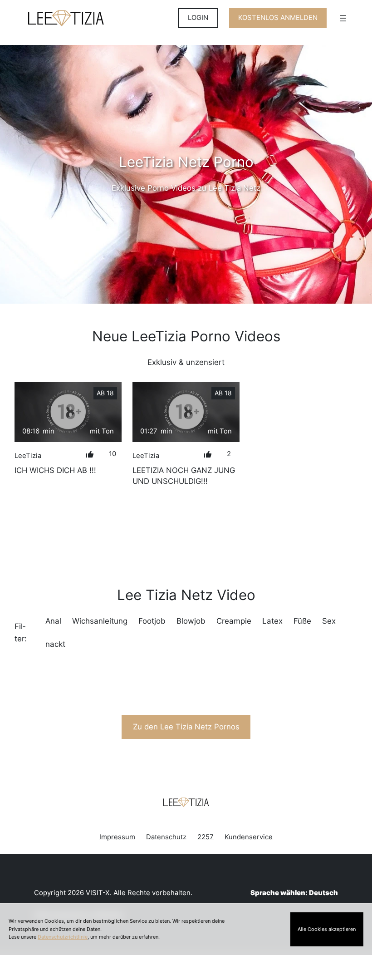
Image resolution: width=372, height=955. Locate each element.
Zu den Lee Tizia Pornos (186, 726)
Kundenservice (249, 837)
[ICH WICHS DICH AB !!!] (68, 412)
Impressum (117, 837)
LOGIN (198, 18)
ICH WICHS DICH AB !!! (55, 470)
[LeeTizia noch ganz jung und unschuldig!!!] (186, 412)
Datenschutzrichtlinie (63, 937)
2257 (205, 837)
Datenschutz (166, 837)
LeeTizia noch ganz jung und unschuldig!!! (183, 475)
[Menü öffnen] (343, 18)
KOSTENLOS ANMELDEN (278, 18)
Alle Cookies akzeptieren (327, 929)
